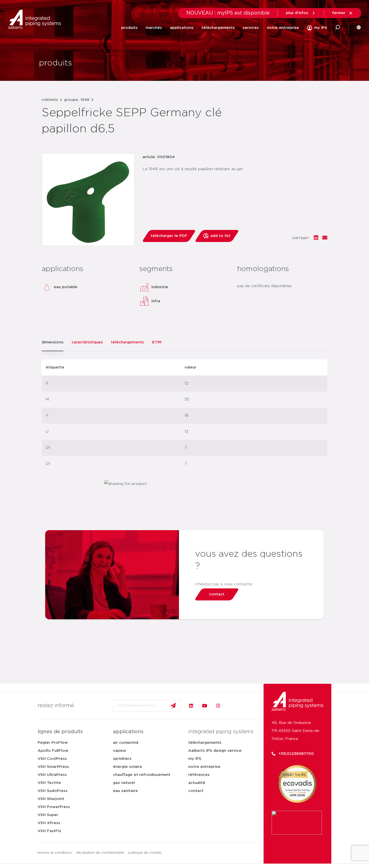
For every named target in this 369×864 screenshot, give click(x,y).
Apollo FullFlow (53, 751)
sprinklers (122, 759)
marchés (154, 28)
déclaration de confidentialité (100, 852)
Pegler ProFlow (53, 743)
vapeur (119, 751)
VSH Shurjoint (51, 799)
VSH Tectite (49, 783)
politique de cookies (145, 852)
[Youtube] (204, 705)
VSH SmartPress (53, 767)
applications (182, 28)
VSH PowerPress (54, 807)
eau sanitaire (125, 791)
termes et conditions (55, 852)
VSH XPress (49, 823)
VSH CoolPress (52, 759)
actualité (196, 783)
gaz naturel (124, 783)
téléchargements (218, 28)
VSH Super (48, 815)
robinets (50, 100)
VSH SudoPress (53, 791)
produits (129, 28)
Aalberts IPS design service (214, 751)
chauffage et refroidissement (141, 775)
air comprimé (126, 743)
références (199, 775)
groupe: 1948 (76, 100)
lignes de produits (60, 731)
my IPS (194, 759)
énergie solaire (127, 767)
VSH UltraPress (52, 775)
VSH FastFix (49, 831)
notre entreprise (283, 28)
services (251, 28)
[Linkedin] (191, 705)
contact (196, 791)
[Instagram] (218, 705)
